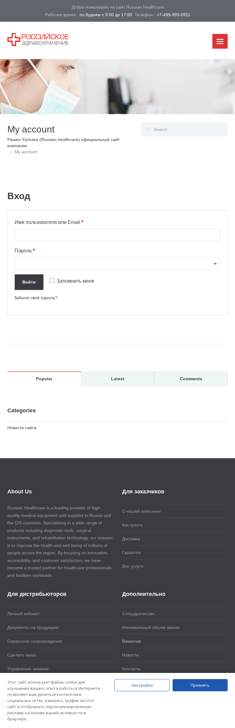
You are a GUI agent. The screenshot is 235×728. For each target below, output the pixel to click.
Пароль (39, 250)
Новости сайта (21, 427)
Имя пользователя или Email (63, 222)
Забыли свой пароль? (36, 297)
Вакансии (131, 641)
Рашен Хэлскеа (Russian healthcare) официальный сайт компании (63, 142)
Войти (29, 282)
